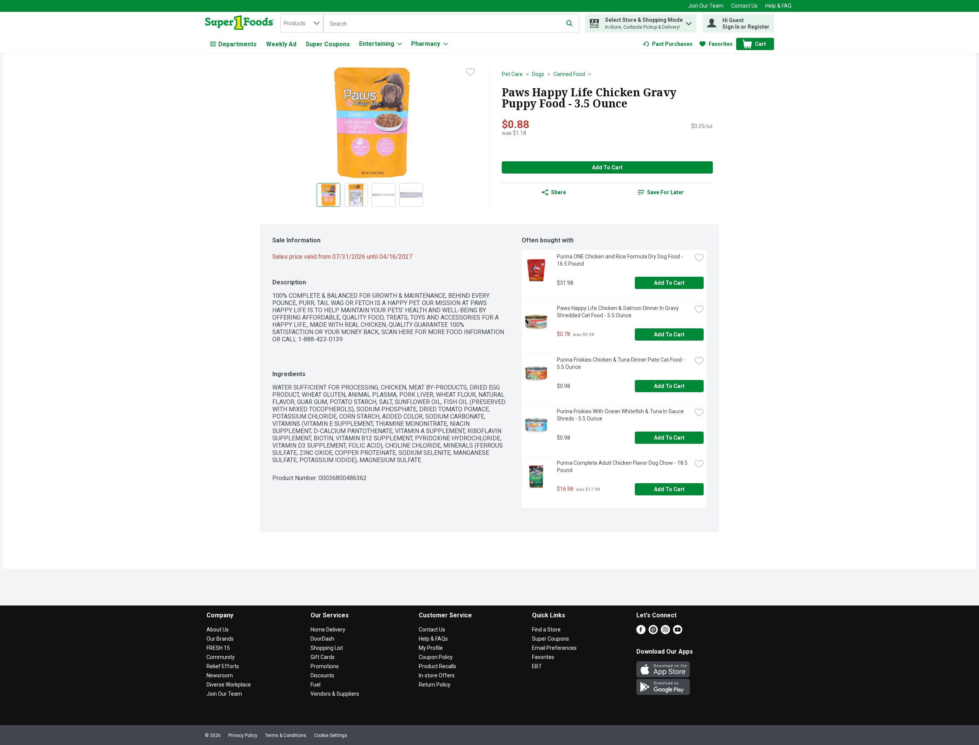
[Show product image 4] (411, 195)
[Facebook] (641, 632)
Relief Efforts (223, 666)
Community (221, 657)
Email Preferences (554, 648)
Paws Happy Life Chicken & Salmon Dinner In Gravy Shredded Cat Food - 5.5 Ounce (618, 311)
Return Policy (434, 685)
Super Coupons (328, 44)
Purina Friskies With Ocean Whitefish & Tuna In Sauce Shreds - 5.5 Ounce (621, 415)
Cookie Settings (330, 735)
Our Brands (220, 639)
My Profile (431, 648)
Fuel (315, 685)
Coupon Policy (436, 657)
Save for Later (665, 192)
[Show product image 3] (383, 195)
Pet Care (512, 74)
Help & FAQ (778, 6)
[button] (689, 22)
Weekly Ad (281, 44)
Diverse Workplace (229, 685)
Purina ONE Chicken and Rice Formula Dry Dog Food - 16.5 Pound (620, 260)
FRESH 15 (218, 648)
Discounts (322, 675)
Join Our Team (706, 6)
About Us (218, 630)
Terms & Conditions (285, 735)
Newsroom (220, 675)
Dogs (538, 74)
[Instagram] (665, 632)
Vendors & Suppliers (335, 694)
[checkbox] (470, 71)
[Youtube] (677, 632)
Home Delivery (328, 630)
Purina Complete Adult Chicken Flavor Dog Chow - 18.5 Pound (623, 466)
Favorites (543, 657)
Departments (237, 44)
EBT (537, 666)
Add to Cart (607, 167)
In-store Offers (437, 675)
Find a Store (546, 630)
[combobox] (301, 23)
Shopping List (327, 648)
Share (558, 192)
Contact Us (744, 6)
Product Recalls (437, 666)
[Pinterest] (653, 632)
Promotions (325, 666)
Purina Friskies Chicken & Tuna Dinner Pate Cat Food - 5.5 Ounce (621, 363)
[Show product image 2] (356, 195)
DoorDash (322, 639)
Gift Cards (323, 657)
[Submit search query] (569, 23)
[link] (667, 43)
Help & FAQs (433, 639)
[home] (241, 23)
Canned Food (569, 74)
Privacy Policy (242, 735)
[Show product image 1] (328, 195)
